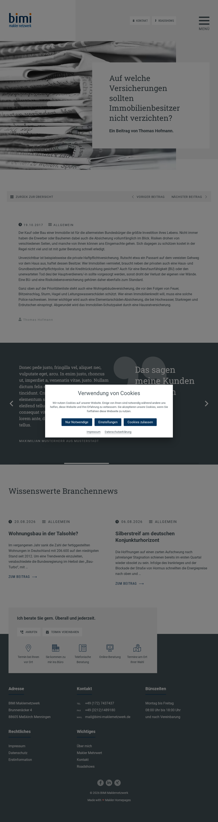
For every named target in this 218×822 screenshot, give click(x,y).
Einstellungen (108, 422)
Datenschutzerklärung (118, 431)
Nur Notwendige (76, 422)
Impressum (93, 431)
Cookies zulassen (140, 422)
